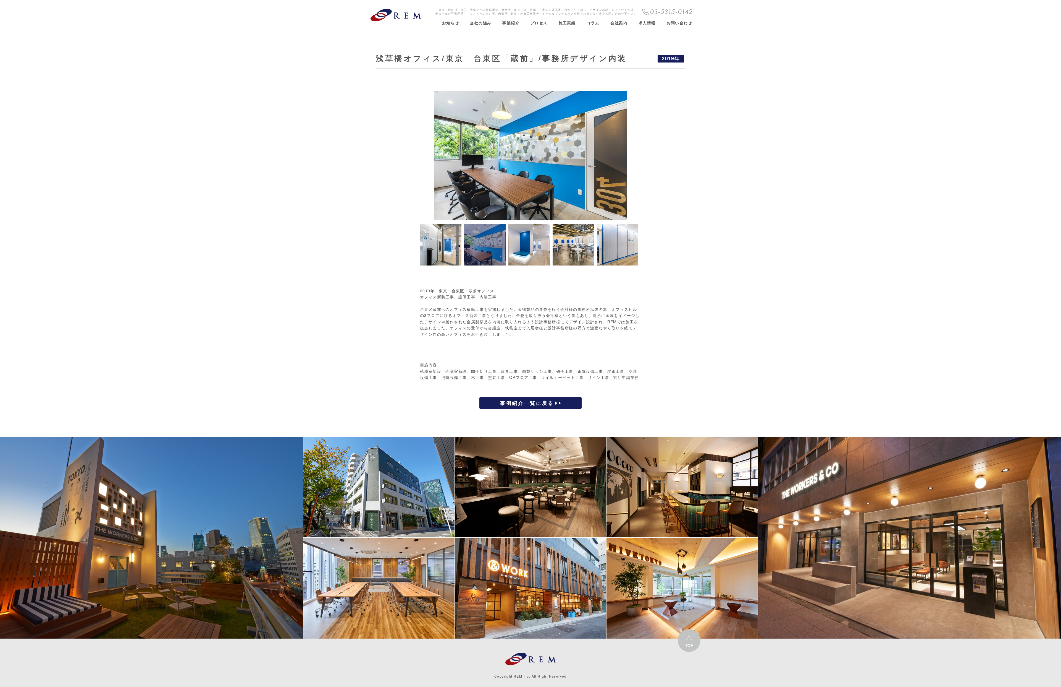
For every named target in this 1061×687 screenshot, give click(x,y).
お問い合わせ (679, 22)
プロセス (539, 22)
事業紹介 (510, 22)
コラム (593, 22)
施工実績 (567, 22)
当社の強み (480, 22)
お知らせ (450, 22)
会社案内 (618, 22)
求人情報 (647, 22)
